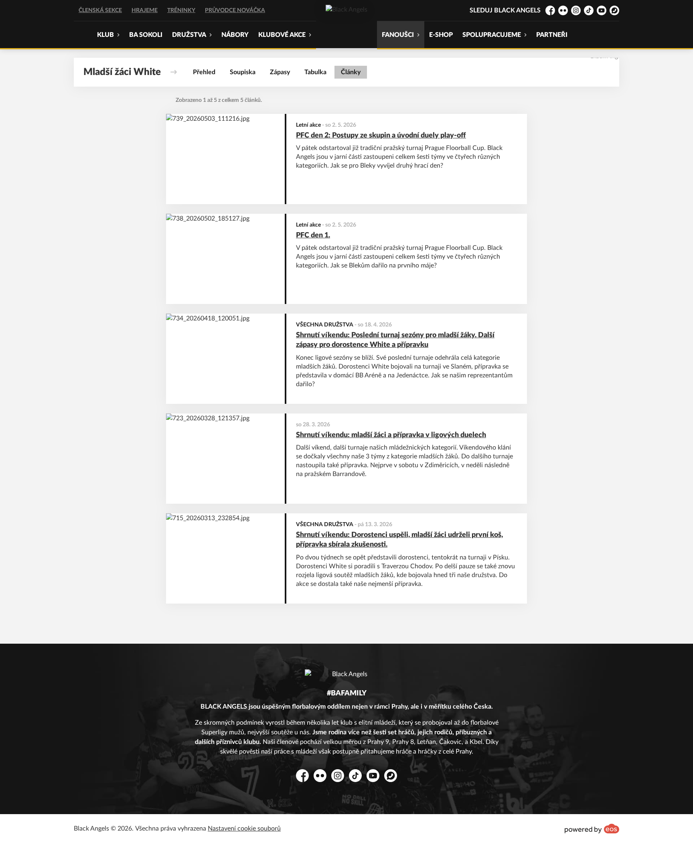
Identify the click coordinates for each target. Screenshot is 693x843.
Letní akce (308, 125)
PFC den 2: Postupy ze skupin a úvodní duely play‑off (381, 135)
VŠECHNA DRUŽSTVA (324, 325)
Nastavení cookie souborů (244, 828)
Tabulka (315, 72)
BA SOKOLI (145, 35)
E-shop (441, 35)
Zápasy (280, 72)
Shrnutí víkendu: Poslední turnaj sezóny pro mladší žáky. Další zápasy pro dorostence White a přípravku (395, 340)
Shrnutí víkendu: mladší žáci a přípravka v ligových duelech (391, 435)
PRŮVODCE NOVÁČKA (235, 10)
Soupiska (242, 72)
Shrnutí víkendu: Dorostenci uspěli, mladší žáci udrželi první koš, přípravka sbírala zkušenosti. (399, 540)
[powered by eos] (592, 828)
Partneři (551, 35)
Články (351, 72)
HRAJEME (145, 10)
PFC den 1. (313, 235)
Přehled (204, 72)
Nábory (235, 35)
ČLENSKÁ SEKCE (100, 10)
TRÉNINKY (181, 10)
